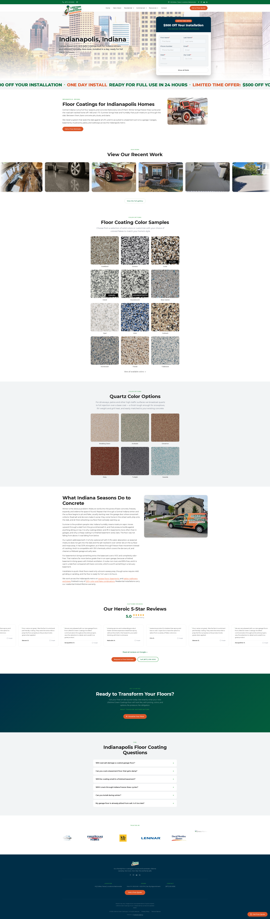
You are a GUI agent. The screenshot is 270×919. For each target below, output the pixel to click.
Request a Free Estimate (124, 659)
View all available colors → (135, 372)
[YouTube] (204, 2)
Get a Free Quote (198, 8)
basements (114, 579)
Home (108, 8)
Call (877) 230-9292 (148, 659)
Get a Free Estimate (73, 129)
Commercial (140, 8)
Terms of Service (156, 911)
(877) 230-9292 (69, 2)
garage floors (103, 579)
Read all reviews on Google (134, 652)
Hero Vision (117, 8)
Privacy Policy (145, 911)
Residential (128, 8)
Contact (164, 8)
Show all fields (183, 70)
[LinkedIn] (207, 2)
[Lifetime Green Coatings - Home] (72, 8)
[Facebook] (198, 2)
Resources (153, 8)
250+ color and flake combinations (100, 581)
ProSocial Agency (138, 914)
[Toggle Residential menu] (133, 8)
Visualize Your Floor (136, 716)
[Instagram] (201, 2)
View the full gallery (135, 201)
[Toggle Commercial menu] (146, 8)
